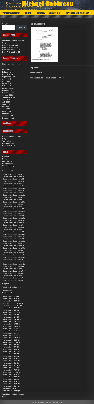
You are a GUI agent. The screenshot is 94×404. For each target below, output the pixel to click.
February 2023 (7, 113)
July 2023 (6, 102)
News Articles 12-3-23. (11, 340)
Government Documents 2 (13, 200)
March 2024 (6, 83)
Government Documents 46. (14, 266)
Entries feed (7, 161)
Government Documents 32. (14, 232)
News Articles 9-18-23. (11, 384)
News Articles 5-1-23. (11, 356)
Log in (4, 159)
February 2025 (7, 72)
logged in (45, 78)
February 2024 (7, 86)
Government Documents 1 (13, 174)
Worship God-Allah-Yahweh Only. (77, 13)
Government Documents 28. (14, 220)
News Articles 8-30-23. (11, 374)
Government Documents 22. (14, 206)
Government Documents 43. (14, 259)
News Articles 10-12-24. (12, 319)
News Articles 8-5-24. (11, 379)
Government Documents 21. (14, 204)
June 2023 (6, 104)
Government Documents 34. (14, 236)
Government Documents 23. (14, 209)
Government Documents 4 (13, 250)
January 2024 (7, 88)
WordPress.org (8, 166)
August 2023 (7, 100)
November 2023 (8, 93)
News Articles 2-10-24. (11, 342)
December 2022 (8, 118)
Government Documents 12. (14, 181)
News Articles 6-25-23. (11, 365)
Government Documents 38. (14, 246)
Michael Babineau (47, 4)
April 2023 (6, 109)
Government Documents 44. (14, 262)
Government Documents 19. (14, 197)
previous (36, 68)
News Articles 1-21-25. (10, 47)
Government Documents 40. (14, 252)
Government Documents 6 (13, 273)
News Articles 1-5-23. (11, 315)
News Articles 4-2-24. (11, 349)
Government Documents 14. (14, 186)
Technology (40, 13)
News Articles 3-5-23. (11, 310)
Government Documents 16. (14, 190)
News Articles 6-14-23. (11, 361)
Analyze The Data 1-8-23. (12, 305)
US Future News (55, 13)
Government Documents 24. (14, 211)
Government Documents (11, 136)
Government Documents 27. (14, 218)
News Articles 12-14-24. (11, 50)
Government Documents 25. (14, 213)
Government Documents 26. (14, 216)
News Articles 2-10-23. (11, 299)
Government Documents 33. (14, 234)
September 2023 (8, 97)
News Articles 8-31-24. (11, 377)
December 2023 (8, 90)
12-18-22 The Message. (12, 287)
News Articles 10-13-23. (12, 322)
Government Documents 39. (14, 248)
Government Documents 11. (14, 179)
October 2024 (7, 74)
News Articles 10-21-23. (12, 324)
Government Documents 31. (14, 229)
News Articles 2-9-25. (10, 45)
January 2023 (7, 116)
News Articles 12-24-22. (12, 296)
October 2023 (7, 95)
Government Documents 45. (14, 264)
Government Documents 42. (14, 257)
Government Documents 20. (14, 202)
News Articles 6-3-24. (11, 368)
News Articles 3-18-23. (11, 308)
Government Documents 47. (14, 269)
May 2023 (6, 106)
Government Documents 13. (14, 183)
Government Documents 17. (14, 193)
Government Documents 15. (14, 188)
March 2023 (6, 111)
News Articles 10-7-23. (11, 326)
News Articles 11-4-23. (11, 333)
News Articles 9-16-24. (11, 381)
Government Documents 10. (14, 177)
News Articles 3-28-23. (11, 301)
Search (5, 24)
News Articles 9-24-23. (11, 386)
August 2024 (7, 79)
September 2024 (8, 77)
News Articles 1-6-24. (11, 317)
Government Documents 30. (14, 227)
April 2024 (6, 81)
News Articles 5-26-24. (11, 358)
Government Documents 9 (13, 280)
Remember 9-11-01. (10, 388)
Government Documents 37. (14, 243)
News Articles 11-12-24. (11, 52)
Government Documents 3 (13, 225)
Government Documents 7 (13, 276)
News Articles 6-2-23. (11, 363)
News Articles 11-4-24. (11, 335)
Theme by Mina (57, 402)
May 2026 (6, 70)
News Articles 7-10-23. (11, 370)
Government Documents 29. (14, 223)
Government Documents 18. (14, 195)
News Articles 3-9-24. (11, 347)
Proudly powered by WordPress (41, 402)
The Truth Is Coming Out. (13, 391)
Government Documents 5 (13, 271)
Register (5, 157)
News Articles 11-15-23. (12, 331)
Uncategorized (8, 143)
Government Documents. (10, 13)
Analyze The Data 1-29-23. (13, 303)
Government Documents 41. (14, 255)
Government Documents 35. (14, 239)
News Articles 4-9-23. (11, 354)
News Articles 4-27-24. (11, 351)
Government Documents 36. (14, 241)
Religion (28, 13)
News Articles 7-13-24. (11, 372)
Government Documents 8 (13, 278)
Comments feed (8, 163)
